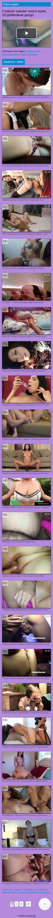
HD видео (33, 54)
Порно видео (11, 4)
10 (28, 904)
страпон (23, 54)
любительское (33, 51)
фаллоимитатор (10, 54)
